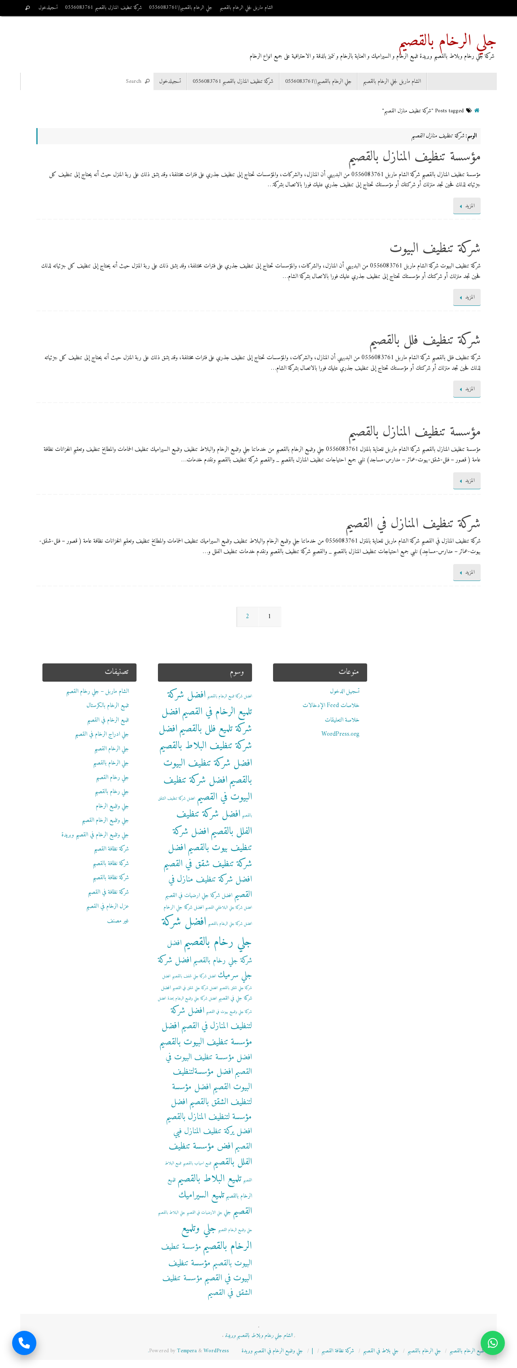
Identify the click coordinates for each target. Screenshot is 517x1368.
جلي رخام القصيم (112, 777)
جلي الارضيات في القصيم (204, 1212)
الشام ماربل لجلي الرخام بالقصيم (246, 7)
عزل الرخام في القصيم (107, 906)
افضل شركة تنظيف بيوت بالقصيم (212, 839)
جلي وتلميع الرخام (112, 806)
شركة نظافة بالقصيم (110, 863)
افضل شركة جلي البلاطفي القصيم (228, 907)
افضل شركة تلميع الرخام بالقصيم (229, 696)
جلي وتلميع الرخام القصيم (105, 820)
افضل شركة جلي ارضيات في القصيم (198, 895)
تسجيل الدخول (344, 691)
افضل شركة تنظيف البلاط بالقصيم (205, 737)
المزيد (470, 206)
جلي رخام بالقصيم (112, 791)
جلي (227, 1212)
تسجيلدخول (48, 7)
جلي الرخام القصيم (111, 748)
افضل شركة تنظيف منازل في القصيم (210, 886)
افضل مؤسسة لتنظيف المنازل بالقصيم (209, 1109)
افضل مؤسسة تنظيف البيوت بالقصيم (205, 1034)
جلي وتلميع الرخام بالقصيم (216, 1237)
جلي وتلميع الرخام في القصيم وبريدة (95, 834)
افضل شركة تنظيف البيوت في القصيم (207, 788)
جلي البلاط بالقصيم (171, 1212)
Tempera (187, 1351)
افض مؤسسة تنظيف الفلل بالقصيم (210, 1154)
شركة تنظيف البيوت (435, 249)
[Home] (477, 111)
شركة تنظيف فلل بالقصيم (425, 340)
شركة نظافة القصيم (111, 849)
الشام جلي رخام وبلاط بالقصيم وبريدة (258, 1336)
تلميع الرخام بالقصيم (467, 1351)
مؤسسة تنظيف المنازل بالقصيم (414, 157)
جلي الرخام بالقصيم (447, 41)
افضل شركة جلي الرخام (184, 907)
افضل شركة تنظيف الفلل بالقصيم (214, 822)
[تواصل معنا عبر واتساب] (493, 1344)
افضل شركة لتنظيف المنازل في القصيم (211, 1018)
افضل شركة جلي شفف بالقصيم (194, 976)
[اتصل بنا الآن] (24, 1344)
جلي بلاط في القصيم (381, 1351)
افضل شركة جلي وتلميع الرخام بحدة (192, 998)
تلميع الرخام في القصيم (108, 720)
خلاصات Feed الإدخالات (331, 705)
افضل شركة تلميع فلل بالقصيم (207, 720)
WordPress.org (340, 734)
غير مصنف (118, 921)
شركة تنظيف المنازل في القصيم (413, 524)
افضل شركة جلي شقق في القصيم (195, 988)
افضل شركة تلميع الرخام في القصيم (210, 703)
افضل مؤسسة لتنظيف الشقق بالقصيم (212, 1094)
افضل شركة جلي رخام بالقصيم (207, 932)
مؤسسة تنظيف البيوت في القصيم (210, 1270)
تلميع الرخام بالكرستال (107, 705)
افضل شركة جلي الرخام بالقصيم (230, 924)
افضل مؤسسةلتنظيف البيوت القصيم (212, 1079)
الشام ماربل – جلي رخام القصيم (97, 691)
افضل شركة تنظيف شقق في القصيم (207, 856)
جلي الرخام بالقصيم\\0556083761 (180, 7)
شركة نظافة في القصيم (108, 892)
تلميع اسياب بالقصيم (197, 1163)
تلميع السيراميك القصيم (215, 1203)
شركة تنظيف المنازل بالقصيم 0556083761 (103, 7)
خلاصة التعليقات (342, 720)
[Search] (27, 8)
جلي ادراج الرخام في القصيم (102, 734)
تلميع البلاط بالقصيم (209, 1179)
